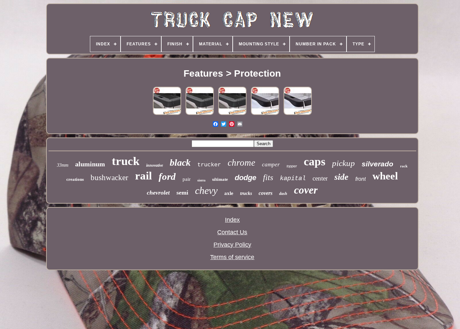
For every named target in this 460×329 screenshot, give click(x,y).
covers (265, 193)
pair (187, 179)
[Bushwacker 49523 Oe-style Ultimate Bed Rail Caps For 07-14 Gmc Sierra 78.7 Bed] (265, 114)
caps (314, 161)
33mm (62, 165)
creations (75, 179)
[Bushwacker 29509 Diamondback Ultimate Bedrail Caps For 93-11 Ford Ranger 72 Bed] (199, 114)
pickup (343, 163)
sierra (201, 180)
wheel (385, 176)
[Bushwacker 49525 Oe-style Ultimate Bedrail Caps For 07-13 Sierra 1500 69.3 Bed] (297, 114)
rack (403, 166)
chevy (206, 190)
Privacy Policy (232, 244)
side (341, 177)
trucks (246, 193)
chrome (241, 163)
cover (306, 190)
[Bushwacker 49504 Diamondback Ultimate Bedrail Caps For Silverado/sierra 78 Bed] (232, 114)
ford (167, 176)
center (320, 178)
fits (268, 177)
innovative (154, 165)
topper (292, 166)
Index (232, 219)
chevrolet (158, 192)
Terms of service (232, 257)
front (360, 179)
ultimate (220, 179)
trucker (209, 165)
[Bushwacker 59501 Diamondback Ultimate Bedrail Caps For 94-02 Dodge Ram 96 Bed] (167, 114)
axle (228, 193)
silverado (377, 164)
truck (125, 161)
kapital (293, 178)
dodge (245, 177)
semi (182, 192)
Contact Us (232, 232)
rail (143, 176)
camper (271, 164)
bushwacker (109, 177)
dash (283, 193)
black (180, 162)
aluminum (90, 164)
